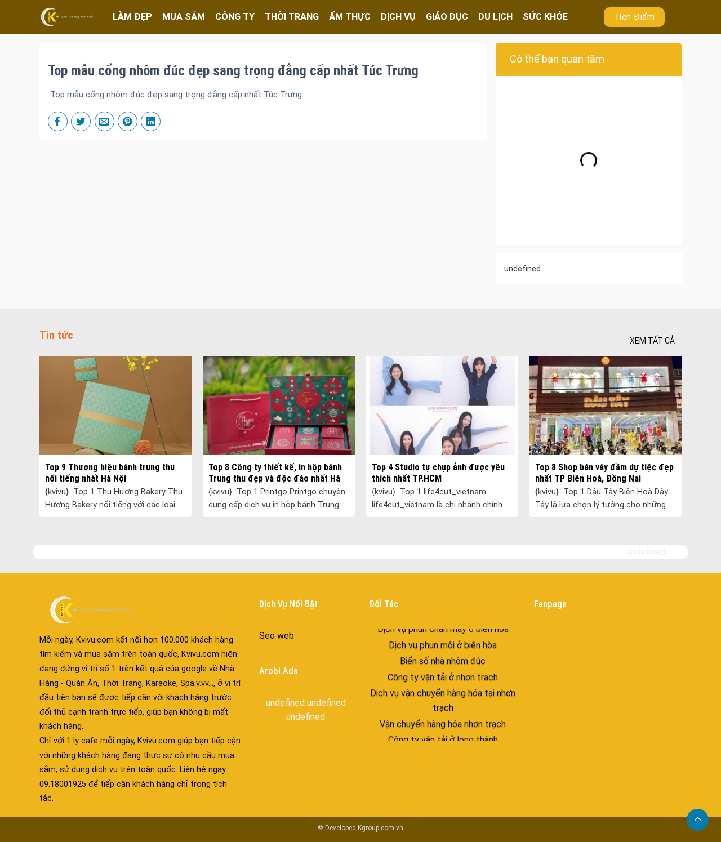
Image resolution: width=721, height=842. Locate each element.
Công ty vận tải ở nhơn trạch (443, 661)
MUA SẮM (183, 16)
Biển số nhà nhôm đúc (443, 645)
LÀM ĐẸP (132, 16)
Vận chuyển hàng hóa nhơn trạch (443, 707)
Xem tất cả (652, 340)
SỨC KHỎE (545, 16)
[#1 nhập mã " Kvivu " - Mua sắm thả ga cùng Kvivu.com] (67, 17)
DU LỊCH (495, 16)
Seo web (276, 635)
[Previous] (61, 409)
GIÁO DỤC (447, 16)
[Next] (660, 409)
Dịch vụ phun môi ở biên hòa (443, 628)
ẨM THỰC (350, 16)
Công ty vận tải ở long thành (443, 724)
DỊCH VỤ (398, 16)
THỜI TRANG (292, 16)
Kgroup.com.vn (380, 828)
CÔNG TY (235, 16)
